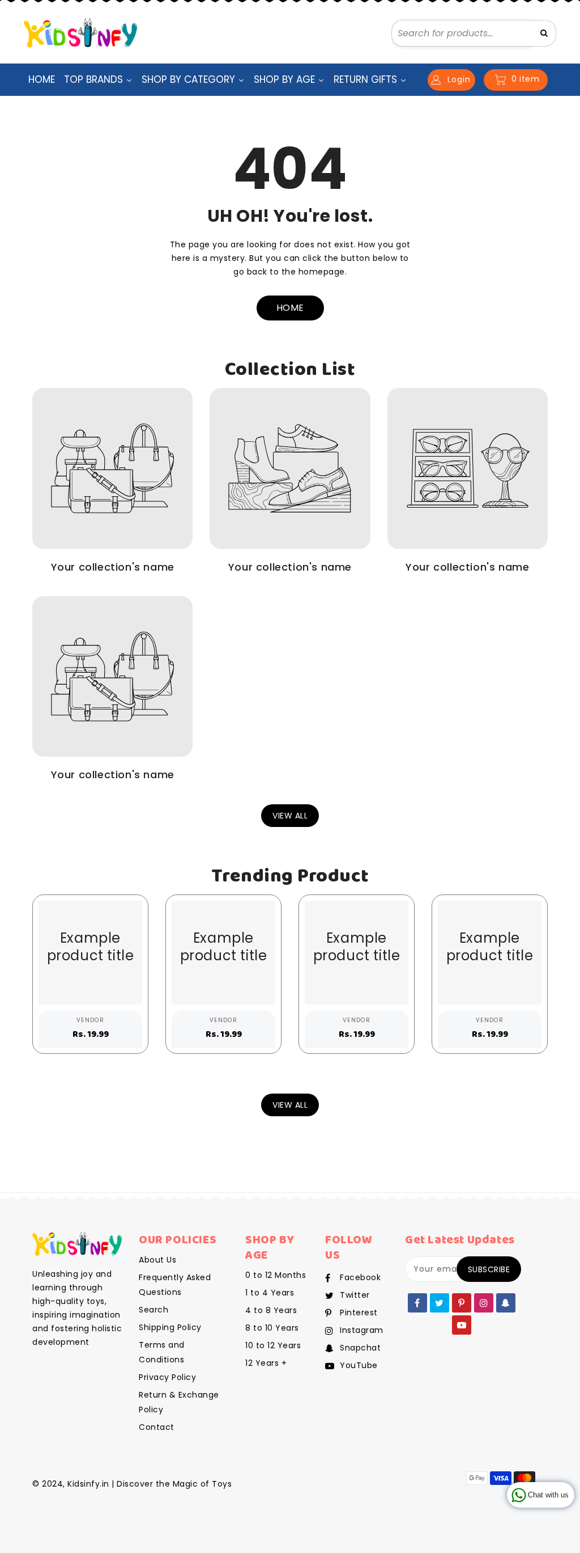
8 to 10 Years (272, 1327)
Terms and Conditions (162, 1352)
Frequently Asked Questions (175, 1285)
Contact (156, 1427)
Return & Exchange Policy (179, 1402)
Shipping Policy (170, 1327)
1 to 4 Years (269, 1292)
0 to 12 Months (275, 1275)
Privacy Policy (167, 1377)
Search (153, 1309)
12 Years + (266, 1363)
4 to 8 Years (271, 1310)
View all (290, 815)
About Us (157, 1259)
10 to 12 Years (273, 1345)
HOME (290, 307)
